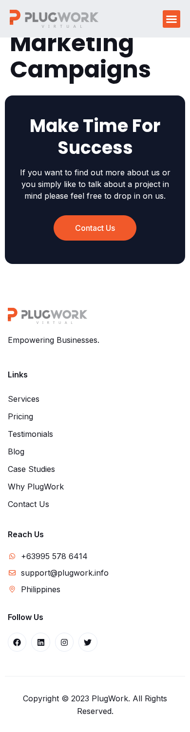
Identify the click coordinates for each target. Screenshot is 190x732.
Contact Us (28, 504)
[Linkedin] (40, 642)
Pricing (20, 416)
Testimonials (30, 434)
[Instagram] (64, 642)
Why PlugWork (36, 486)
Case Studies (31, 469)
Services (23, 399)
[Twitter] (87, 642)
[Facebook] (17, 642)
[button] (171, 19)
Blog (16, 451)
